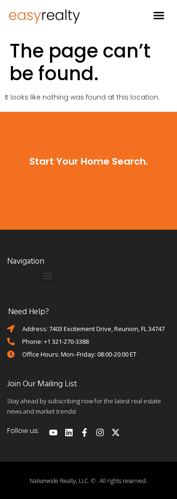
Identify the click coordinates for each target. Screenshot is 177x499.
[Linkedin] (69, 432)
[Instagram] (100, 432)
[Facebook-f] (84, 432)
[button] (159, 16)
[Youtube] (53, 432)
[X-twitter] (115, 432)
